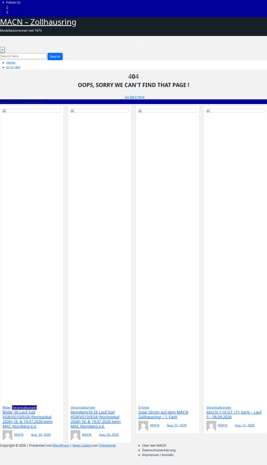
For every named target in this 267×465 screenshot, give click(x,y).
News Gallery (82, 445)
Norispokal (103, 41)
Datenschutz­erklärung (159, 450)
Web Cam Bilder (51, 41)
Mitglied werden (146, 41)
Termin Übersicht (79, 41)
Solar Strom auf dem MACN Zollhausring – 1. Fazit (163, 414)
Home (10, 62)
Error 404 (13, 67)
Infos (165, 41)
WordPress (61, 445)
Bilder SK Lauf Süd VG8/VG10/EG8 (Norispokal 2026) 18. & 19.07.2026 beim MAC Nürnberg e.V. (28, 419)
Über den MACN (13, 41)
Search (55, 56)
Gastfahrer (123, 41)
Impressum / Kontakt (158, 455)
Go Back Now (135, 97)
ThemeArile (107, 445)
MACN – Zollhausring (38, 21)
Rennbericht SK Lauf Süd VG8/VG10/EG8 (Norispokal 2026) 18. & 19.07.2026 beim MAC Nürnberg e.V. (96, 419)
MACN (18, 435)
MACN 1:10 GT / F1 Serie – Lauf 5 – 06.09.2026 (234, 414)
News (33, 41)
